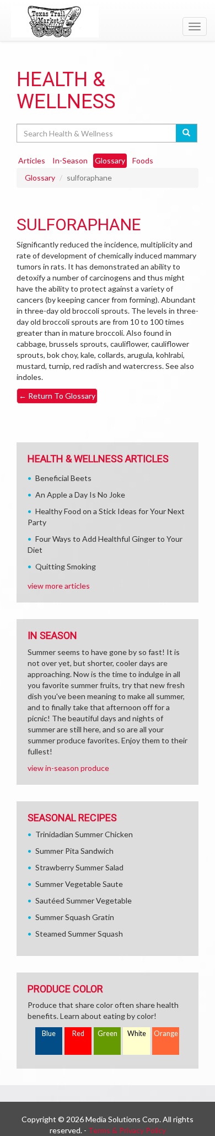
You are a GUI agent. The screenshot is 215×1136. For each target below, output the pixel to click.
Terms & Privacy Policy (127, 1130)
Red (78, 1033)
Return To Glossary (57, 395)
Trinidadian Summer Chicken (84, 834)
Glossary (40, 177)
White (136, 1033)
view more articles (59, 585)
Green (107, 1033)
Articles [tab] (31, 160)
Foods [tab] (142, 160)
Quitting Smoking (65, 566)
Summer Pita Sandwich (74, 850)
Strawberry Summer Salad (79, 867)
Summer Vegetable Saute (79, 884)
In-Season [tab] (70, 160)
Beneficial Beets (63, 478)
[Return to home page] (107, 22)
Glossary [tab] (110, 160)
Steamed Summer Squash (79, 933)
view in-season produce (68, 768)
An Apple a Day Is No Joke (80, 494)
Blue (49, 1033)
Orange (166, 1033)
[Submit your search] (186, 133)
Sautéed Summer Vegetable (83, 900)
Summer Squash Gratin (74, 917)
